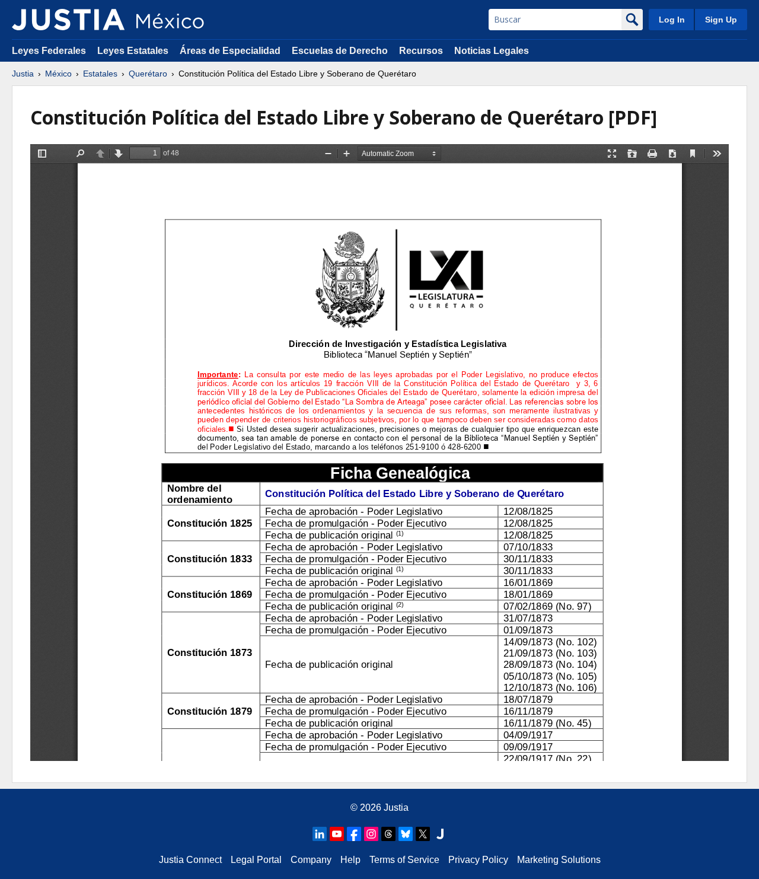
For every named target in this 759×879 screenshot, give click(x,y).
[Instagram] (371, 834)
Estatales (100, 73)
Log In (672, 19)
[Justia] (68, 19)
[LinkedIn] (319, 834)
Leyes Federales (49, 51)
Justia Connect (190, 860)
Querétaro (148, 73)
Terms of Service (404, 860)
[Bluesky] (405, 834)
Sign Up (721, 19)
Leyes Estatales (132, 51)
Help (350, 860)
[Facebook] (354, 834)
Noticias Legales (491, 51)
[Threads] (388, 834)
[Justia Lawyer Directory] (440, 834)
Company (311, 860)
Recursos (421, 51)
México (58, 73)
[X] (423, 834)
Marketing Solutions (559, 860)
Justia (23, 73)
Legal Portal (256, 860)
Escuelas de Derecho (340, 51)
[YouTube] (337, 834)
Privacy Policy (478, 860)
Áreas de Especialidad (230, 51)
